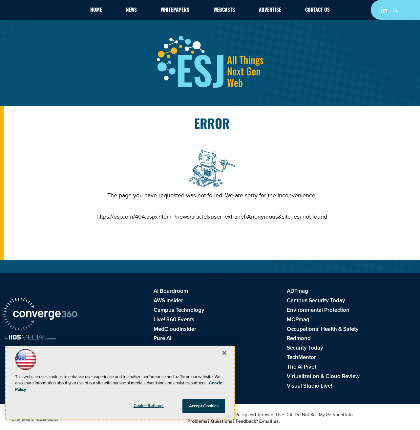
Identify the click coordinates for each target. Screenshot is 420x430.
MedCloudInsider (175, 329)
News (131, 10)
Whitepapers (175, 10)
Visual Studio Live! (309, 386)
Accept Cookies (204, 406)
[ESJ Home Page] (41, 11)
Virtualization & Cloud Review (323, 376)
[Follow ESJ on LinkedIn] (385, 11)
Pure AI (162, 338)
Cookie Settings (149, 405)
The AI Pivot (301, 367)
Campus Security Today (316, 300)
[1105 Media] (30, 338)
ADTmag (297, 291)
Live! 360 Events (174, 319)
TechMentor (301, 357)
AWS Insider (168, 300)
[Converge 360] (40, 315)
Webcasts (224, 10)
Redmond (299, 338)
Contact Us (317, 10)
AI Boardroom (171, 291)
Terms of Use (270, 414)
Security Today (305, 348)
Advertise (270, 10)
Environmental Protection (318, 310)
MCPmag (298, 319)
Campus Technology (179, 310)
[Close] (224, 353)
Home (96, 10)
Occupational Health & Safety (323, 329)
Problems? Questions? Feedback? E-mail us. (233, 421)
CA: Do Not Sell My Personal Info (319, 414)
